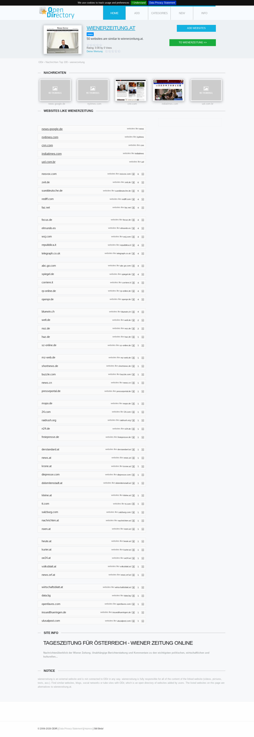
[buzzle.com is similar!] (133, 374)
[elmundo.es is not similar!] (143, 228)
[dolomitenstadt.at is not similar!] (143, 483)
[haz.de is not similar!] (143, 337)
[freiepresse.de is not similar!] (143, 437)
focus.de (127, 220)
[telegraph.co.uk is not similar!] (143, 253)
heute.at (127, 541)
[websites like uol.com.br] (206, 90)
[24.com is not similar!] (143, 412)
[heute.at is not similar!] (143, 541)
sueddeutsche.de (123, 190)
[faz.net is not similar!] (143, 207)
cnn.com (132, 103)
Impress (88, 728)
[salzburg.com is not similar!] (143, 512)
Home (114, 13)
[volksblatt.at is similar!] (133, 566)
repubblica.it (125, 245)
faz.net (128, 207)
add (137, 13)
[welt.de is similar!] (133, 320)
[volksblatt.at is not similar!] (143, 566)
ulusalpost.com (124, 621)
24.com (127, 412)
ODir (56, 13)
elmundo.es (125, 228)
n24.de (128, 428)
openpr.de (126, 299)
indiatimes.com (170, 103)
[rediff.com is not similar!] (143, 199)
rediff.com (126, 199)
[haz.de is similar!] (133, 337)
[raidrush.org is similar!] (133, 420)
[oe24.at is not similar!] (143, 558)
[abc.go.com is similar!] (133, 266)
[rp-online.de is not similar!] (143, 291)
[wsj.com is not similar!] (143, 237)
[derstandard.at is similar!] (133, 449)
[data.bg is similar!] (133, 596)
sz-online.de (125, 345)
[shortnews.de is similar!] (133, 366)
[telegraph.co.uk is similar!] (133, 253)
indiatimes (139, 153)
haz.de (128, 337)
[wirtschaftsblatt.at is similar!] (133, 587)
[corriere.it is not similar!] (143, 282)
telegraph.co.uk (124, 253)
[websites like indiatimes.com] (168, 90)
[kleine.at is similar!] (133, 495)
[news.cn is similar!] (133, 383)
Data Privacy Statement (162, 2)
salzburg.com (124, 512)
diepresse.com (124, 474)
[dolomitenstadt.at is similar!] (133, 483)
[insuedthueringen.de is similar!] (133, 612)
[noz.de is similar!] (133, 328)
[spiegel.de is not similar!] (143, 274)
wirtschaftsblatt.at (123, 587)
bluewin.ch (126, 311)
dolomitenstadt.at (123, 483)
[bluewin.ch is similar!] (133, 311)
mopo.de (127, 403)
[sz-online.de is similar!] (133, 345)
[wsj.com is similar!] (133, 237)
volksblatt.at (125, 566)
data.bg (127, 595)
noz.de (128, 328)
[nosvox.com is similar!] (133, 174)
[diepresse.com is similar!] (133, 475)
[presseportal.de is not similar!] (143, 391)
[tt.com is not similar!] (143, 504)
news (90, 34)
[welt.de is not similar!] (143, 320)
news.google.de (56, 103)
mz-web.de (126, 357)
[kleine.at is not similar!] (143, 495)
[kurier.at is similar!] (133, 550)
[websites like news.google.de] (55, 90)
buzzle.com (125, 374)
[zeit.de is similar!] (133, 182)
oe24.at (127, 558)
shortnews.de (124, 366)
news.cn (127, 383)
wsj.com (127, 236)
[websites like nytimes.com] (92, 90)
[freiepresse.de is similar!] (133, 437)
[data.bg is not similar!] (143, 596)
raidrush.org (125, 420)
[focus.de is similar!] (133, 220)
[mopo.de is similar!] (133, 403)
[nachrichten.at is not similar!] (143, 520)
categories (159, 13)
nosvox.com (125, 174)
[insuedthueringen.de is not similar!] (143, 612)
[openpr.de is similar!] (133, 299)
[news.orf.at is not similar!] (143, 575)
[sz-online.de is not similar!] (143, 345)
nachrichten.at (124, 520)
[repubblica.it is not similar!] (143, 245)
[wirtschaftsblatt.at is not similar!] (143, 587)
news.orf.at (126, 575)
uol (142, 162)
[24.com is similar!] (133, 412)
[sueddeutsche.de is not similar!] (143, 190)
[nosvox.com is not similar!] (143, 174)
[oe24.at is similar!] (133, 558)
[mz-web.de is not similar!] (143, 358)
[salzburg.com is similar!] (133, 512)
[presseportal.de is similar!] (133, 391)
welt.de (127, 320)
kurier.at (127, 549)
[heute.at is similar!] (133, 541)
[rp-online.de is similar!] (133, 291)
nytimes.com (94, 103)
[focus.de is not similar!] (143, 220)
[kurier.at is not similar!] (143, 550)
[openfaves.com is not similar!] (143, 604)
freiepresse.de (124, 437)
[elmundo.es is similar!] (133, 228)
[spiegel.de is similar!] (133, 274)
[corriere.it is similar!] (133, 282)
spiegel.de (126, 274)
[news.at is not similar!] (143, 458)
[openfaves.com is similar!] (133, 604)
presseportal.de (124, 391)
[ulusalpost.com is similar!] (133, 621)
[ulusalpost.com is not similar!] (143, 621)
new (182, 13)
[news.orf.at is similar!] (133, 575)
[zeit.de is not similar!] (143, 182)
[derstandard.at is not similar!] (143, 449)
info (204, 13)
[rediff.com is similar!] (133, 199)
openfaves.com (124, 604)
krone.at (127, 466)
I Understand (139, 2)
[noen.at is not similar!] (143, 529)
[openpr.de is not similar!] (143, 299)
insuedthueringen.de (121, 612)
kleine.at (127, 495)
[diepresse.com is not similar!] (143, 475)
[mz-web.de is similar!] (133, 358)
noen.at (127, 529)
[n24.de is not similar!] (143, 429)
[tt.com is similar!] (133, 504)
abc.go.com (125, 266)
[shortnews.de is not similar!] (143, 366)
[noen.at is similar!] (133, 529)
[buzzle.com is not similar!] (143, 374)
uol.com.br (207, 103)
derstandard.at (124, 449)
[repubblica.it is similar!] (133, 245)
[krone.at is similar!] (133, 466)
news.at (127, 458)
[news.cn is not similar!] (143, 383)
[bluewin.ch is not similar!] (143, 311)
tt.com (128, 504)
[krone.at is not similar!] (143, 466)
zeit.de (128, 182)
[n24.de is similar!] (133, 429)
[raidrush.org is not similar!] (143, 420)
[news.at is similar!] (133, 458)
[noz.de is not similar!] (143, 328)
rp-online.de (125, 291)
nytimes (140, 137)
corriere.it (126, 282)
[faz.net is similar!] (133, 207)
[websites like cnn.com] (130, 90)
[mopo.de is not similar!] (143, 403)
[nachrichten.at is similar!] (133, 520)
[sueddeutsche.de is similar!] (133, 190)
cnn (142, 145)
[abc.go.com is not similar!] (143, 266)
